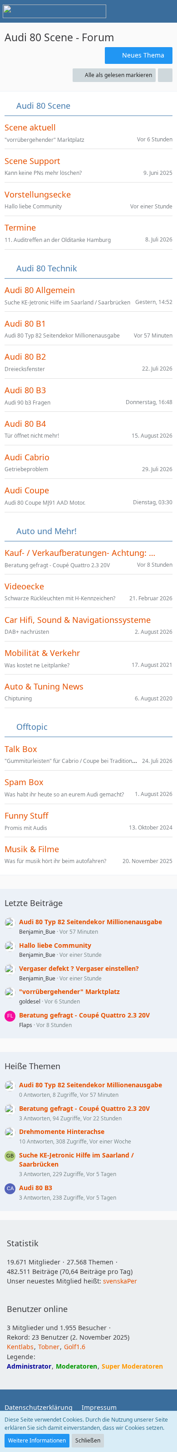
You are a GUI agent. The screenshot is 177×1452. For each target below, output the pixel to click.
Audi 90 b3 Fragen (27, 402)
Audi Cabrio (27, 457)
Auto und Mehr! (46, 531)
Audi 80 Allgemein (40, 290)
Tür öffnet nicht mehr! (32, 435)
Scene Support (32, 161)
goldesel (29, 1001)
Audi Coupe (27, 490)
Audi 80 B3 (25, 390)
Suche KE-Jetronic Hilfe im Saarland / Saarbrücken (67, 302)
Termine (20, 227)
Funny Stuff (26, 815)
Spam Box (24, 782)
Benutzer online (37, 1308)
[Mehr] (165, 75)
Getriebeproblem (26, 469)
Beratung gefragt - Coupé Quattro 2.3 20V (57, 565)
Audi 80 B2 (25, 357)
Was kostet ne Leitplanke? (37, 665)
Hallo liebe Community (33, 206)
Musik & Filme (32, 849)
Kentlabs (20, 1346)
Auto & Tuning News (44, 686)
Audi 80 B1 (25, 323)
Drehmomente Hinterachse (61, 1131)
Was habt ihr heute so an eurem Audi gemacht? (64, 794)
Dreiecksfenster (25, 369)
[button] (120, 11)
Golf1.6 (74, 1346)
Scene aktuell (30, 127)
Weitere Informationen (37, 1440)
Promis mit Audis (26, 828)
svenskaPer (120, 1281)
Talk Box (21, 749)
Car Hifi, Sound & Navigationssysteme (78, 620)
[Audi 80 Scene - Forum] (54, 11)
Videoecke (24, 586)
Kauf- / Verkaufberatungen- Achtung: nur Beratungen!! (82, 553)
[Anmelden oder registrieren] (142, 11)
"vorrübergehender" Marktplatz (44, 140)
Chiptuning (18, 698)
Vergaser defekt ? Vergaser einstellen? (79, 968)
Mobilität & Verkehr (42, 653)
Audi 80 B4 (25, 424)
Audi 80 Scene (43, 106)
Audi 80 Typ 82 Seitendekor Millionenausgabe (62, 335)
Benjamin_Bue (37, 932)
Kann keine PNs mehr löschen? (43, 173)
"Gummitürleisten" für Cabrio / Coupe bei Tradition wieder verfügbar (91, 761)
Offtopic (32, 727)
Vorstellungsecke (38, 194)
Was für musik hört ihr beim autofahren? (55, 861)
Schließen (87, 1440)
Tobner (48, 1346)
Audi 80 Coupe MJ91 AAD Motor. (45, 503)
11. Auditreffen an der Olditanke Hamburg (58, 240)
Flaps (25, 1025)
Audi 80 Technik (46, 268)
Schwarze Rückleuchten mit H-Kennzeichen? (60, 598)
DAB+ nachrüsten (27, 632)
